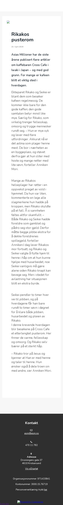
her (45, 489)
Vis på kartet (31, 468)
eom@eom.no (31, 433)
